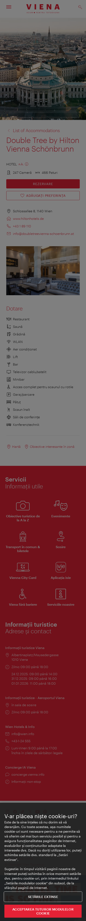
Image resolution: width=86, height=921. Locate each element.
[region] (43, 862)
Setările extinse (43, 897)
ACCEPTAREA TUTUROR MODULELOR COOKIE (42, 911)
